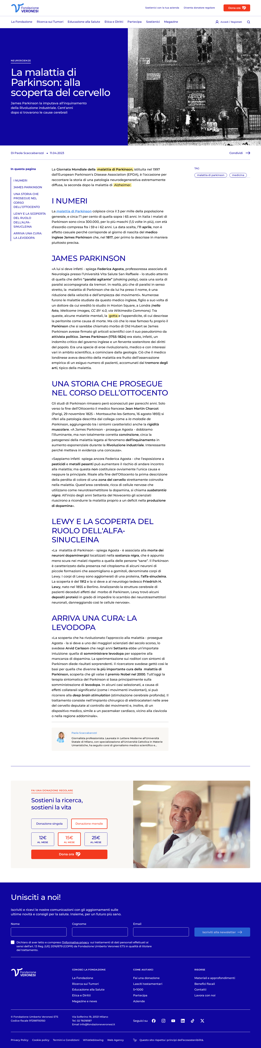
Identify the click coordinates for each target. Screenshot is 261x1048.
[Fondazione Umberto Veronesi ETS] (25, 7)
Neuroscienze (21, 60)
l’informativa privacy (75, 942)
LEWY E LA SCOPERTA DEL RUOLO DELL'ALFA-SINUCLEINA (29, 220)
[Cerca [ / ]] (249, 22)
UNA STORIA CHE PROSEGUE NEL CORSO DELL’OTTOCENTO (26, 200)
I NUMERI (20, 180)
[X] (202, 1020)
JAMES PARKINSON (27, 187)
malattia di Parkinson (114, 169)
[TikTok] (192, 1020)
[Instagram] (163, 1020)
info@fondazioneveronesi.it (97, 1024)
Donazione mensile (89, 823)
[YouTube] (173, 1020)
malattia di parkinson (210, 175)
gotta (113, 316)
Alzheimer (122, 185)
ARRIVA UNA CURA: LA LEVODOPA (27, 235)
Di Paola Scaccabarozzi (27, 153)
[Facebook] (153, 1020)
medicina (238, 175)
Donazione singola (49, 823)
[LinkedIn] (183, 1020)
